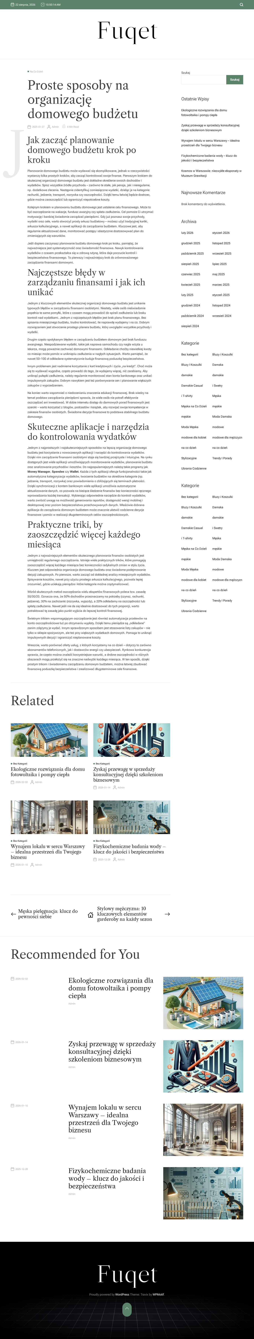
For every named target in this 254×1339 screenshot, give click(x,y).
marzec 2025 (220, 284)
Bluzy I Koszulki (191, 364)
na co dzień (36, 71)
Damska (217, 364)
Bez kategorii (20, 763)
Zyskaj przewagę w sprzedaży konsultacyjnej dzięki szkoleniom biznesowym (128, 775)
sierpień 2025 (190, 264)
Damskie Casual (192, 385)
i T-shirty (186, 396)
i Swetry (217, 385)
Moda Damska (222, 416)
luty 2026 (187, 233)
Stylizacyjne (189, 458)
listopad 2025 (221, 243)
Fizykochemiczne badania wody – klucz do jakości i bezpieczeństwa (129, 849)
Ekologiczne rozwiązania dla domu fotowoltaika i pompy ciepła (48, 772)
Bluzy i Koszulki (222, 354)
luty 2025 (187, 295)
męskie (217, 406)
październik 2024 (192, 316)
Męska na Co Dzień (194, 406)
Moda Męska (189, 427)
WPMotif (158, 1294)
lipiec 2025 (219, 264)
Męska (216, 396)
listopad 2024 (221, 305)
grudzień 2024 (190, 305)
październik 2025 (192, 253)
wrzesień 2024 (221, 316)
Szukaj (185, 72)
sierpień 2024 (190, 326)
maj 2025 (218, 274)
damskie (186, 375)
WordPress (122, 1294)
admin (55, 127)
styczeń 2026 (221, 233)
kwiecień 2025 (190, 284)
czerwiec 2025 (190, 274)
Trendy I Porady (222, 458)
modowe (218, 427)
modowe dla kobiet (193, 437)
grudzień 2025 (190, 243)
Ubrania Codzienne (193, 468)
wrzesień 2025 (221, 253)
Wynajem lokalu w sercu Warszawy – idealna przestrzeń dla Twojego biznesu (48, 852)
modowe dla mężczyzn (227, 437)
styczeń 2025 (221, 295)
